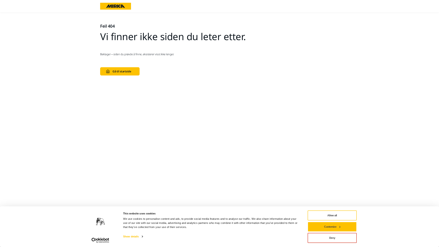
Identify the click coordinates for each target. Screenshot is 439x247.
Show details (131, 236)
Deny (332, 237)
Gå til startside (121, 71)
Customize (330, 226)
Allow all (332, 215)
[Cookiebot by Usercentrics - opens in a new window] (100, 240)
